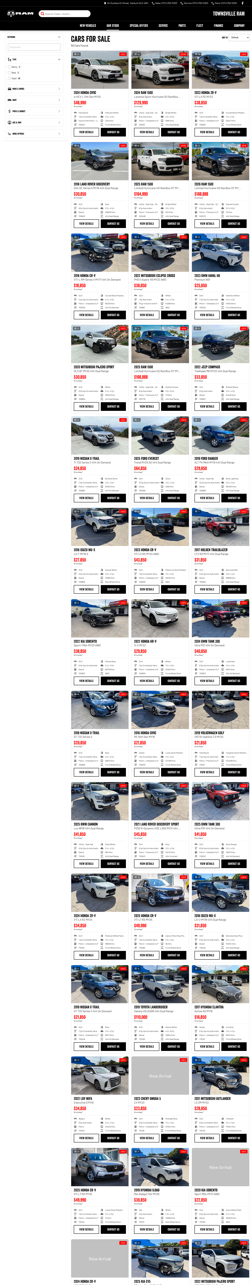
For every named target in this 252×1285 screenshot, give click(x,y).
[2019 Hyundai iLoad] (160, 1167)
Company (239, 26)
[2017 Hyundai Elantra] (220, 984)
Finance (218, 26)
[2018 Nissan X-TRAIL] (100, 710)
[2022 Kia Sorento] (100, 618)
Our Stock (113, 26)
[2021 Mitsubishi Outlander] (220, 1075)
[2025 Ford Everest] (160, 435)
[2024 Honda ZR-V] (100, 893)
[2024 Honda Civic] (100, 70)
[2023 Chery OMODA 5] (160, 1075)
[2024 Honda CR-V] (100, 1258)
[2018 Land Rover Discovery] (100, 161)
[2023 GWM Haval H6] (220, 253)
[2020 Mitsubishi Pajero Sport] (100, 344)
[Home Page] (20, 13)
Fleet (199, 26)
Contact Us (113, 132)
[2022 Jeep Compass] (220, 344)
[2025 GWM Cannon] (100, 801)
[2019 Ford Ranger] (220, 435)
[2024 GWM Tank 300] (220, 618)
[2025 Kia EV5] (160, 1258)
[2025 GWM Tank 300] (220, 801)
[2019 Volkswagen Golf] (220, 710)
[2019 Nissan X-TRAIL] (100, 435)
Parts (182, 26)
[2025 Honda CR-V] (160, 893)
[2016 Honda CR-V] (100, 253)
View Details (86, 132)
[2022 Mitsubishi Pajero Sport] (220, 1258)
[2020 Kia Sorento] (220, 1167)
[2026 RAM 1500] (220, 161)
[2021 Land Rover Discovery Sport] (160, 801)
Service (163, 26)
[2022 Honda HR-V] (160, 618)
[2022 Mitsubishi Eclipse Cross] (160, 253)
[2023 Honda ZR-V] (220, 70)
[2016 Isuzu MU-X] (100, 527)
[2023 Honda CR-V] (160, 527)
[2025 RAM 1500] (160, 161)
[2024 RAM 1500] (160, 70)
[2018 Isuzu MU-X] (220, 893)
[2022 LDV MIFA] (100, 1075)
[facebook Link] (242, 3)
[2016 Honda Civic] (160, 710)
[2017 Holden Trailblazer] (220, 527)
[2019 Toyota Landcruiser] (160, 984)
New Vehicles (88, 26)
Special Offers (139, 26)
